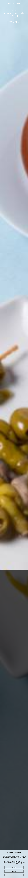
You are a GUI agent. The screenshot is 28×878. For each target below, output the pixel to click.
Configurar (14, 867)
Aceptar (14, 875)
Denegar (14, 871)
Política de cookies (19, 863)
